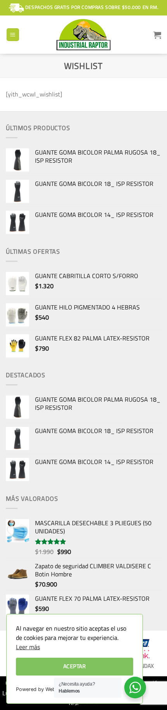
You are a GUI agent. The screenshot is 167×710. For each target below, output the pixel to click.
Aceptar (74, 666)
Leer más (28, 647)
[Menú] (13, 34)
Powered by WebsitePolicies (49, 689)
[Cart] (157, 34)
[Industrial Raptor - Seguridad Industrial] (83, 34)
